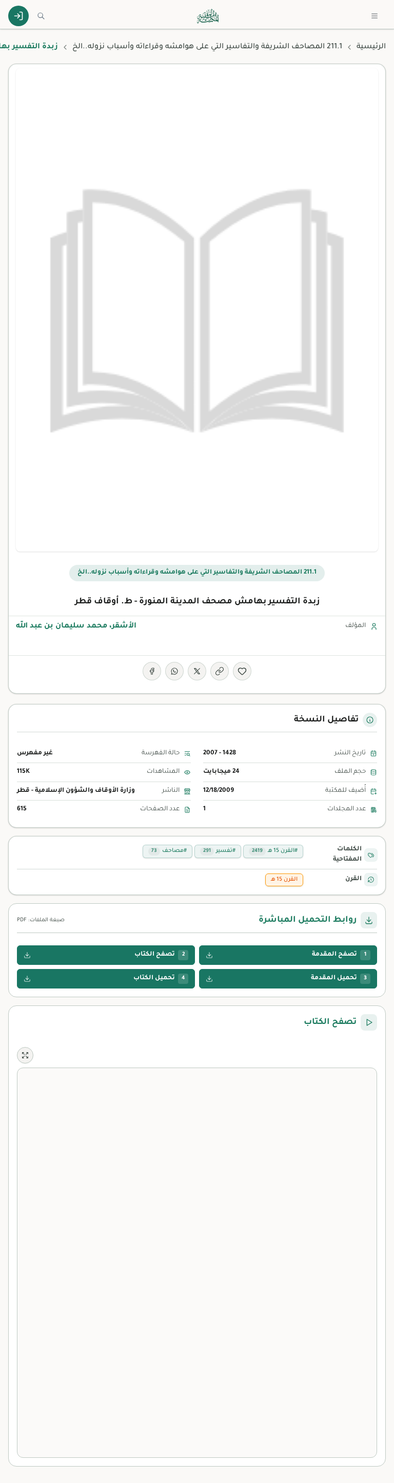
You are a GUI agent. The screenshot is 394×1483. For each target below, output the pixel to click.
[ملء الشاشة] (25, 1055)
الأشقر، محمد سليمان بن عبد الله (76, 626)
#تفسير (219, 851)
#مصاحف (169, 851)
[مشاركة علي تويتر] (197, 671)
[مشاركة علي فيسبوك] (152, 671)
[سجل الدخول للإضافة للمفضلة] (242, 671)
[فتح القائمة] (374, 16)
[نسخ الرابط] (219, 671)
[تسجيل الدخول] (18, 16)
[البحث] (41, 16)
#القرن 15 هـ (275, 851)
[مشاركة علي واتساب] (174, 671)
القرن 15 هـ (284, 880)
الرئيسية (371, 47)
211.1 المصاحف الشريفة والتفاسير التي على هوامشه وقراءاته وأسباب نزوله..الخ (207, 47)
